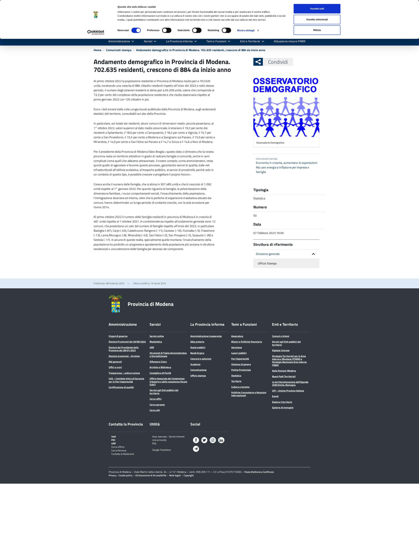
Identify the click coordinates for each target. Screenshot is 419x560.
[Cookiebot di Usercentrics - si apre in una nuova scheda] (96, 32)
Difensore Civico (158, 362)
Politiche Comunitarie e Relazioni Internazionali (248, 394)
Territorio (236, 381)
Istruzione (236, 347)
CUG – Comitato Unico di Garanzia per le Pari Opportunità (126, 380)
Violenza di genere (241, 364)
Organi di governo (118, 336)
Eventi (275, 396)
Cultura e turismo (240, 387)
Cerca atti (155, 410)
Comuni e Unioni (280, 336)
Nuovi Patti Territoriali (284, 376)
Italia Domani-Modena (284, 371)
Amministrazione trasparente (206, 336)
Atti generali (115, 362)
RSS (154, 443)
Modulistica (156, 342)
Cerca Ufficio (117, 446)
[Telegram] (196, 449)
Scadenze (195, 364)
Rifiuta (317, 30)
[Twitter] (204, 441)
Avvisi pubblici (197, 347)
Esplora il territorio (282, 402)
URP (152, 347)
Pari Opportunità (240, 359)
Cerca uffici (156, 399)
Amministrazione (119, 41)
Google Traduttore (161, 449)
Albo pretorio (197, 342)
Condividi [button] (278, 62)
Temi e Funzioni (216, 41)
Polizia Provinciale (241, 370)
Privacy (112, 475)
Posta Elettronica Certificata (259, 472)
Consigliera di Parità (160, 373)
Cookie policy (125, 475)
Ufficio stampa (198, 375)
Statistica (236, 375)
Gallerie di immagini (282, 407)
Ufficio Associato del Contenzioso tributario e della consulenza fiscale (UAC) (168, 381)
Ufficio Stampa (267, 263)
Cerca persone (157, 404)
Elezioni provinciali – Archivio (124, 356)
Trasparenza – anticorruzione (124, 373)
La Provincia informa (179, 41)
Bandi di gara (197, 353)
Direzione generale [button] (268, 254)
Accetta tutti (317, 8)
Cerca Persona (118, 450)
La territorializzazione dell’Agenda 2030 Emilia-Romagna (290, 383)
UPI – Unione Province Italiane (288, 391)
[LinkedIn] (221, 441)
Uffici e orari (115, 367)
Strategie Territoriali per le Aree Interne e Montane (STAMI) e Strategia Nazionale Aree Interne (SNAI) (289, 360)
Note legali (175, 475)
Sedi (113, 436)
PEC (113, 439)
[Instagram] (213, 441)
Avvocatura (237, 336)
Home (97, 50)
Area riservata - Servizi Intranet (168, 436)
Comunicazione (198, 370)
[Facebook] (196, 441)
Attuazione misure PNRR (289, 41)
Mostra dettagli (246, 30)
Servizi (148, 41)
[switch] (166, 30)
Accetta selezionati (317, 19)
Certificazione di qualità (121, 387)
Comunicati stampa (118, 50)
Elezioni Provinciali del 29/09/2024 (127, 342)
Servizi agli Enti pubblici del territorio (164, 391)
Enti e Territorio (250, 41)
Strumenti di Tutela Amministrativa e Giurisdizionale (168, 354)
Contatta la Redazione (122, 453)
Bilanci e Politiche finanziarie (246, 342)
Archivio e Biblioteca (160, 367)
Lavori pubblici (239, 353)
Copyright (189, 475)
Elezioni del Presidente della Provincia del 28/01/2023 (124, 349)
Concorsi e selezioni (200, 359)
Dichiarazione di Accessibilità (150, 475)
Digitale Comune (281, 350)
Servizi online (157, 336)
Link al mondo (159, 439)
